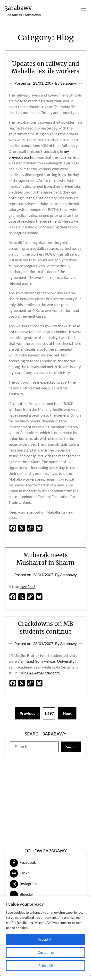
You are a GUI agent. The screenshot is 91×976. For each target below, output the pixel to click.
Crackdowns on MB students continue (45, 627)
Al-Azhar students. (44, 672)
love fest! (27, 586)
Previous (27, 713)
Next (67, 713)
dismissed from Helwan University (45, 661)
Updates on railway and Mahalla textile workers (45, 67)
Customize (46, 952)
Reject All (45, 965)
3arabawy (18, 8)
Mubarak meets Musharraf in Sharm (45, 558)
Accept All (45, 939)
